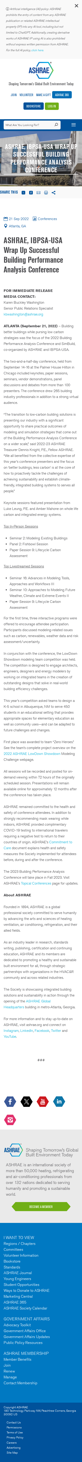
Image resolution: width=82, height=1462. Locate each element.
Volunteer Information (21, 1255)
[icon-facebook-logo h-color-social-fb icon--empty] (11, 1102)
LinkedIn (26, 1030)
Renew (9, 1371)
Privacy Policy (15, 1437)
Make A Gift (43, 95)
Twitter (56, 1030)
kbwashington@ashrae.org (23, 314)
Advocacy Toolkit (17, 1325)
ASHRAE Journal (18, 1272)
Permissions (14, 1427)
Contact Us (14, 1422)
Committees (13, 1249)
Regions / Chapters (20, 1243)
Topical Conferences (36, 883)
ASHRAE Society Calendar (25, 1308)
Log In (52, 106)
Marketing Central (18, 1296)
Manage (10, 1377)
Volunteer (26, 95)
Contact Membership (20, 1383)
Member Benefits (17, 1359)
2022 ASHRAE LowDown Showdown (32, 754)
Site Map (12, 1453)
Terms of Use (15, 1432)
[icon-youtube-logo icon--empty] (43, 1102)
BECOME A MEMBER (41, 1207)
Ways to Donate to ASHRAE (26, 1290)
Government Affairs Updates (27, 1336)
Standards (12, 1267)
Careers (12, 1443)
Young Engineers (17, 1278)
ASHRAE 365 (62, 95)
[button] (76, 7)
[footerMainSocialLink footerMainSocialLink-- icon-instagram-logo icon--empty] (11, 1120)
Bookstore (33, 106)
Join (14, 95)
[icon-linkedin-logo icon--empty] (60, 1102)
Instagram (11, 1030)
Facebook (42, 1030)
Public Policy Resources (23, 1342)
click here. (37, 50)
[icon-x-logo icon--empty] (27, 1102)
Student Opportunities (21, 1284)
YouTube (10, 1036)
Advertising (13, 1448)
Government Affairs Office (25, 1331)
